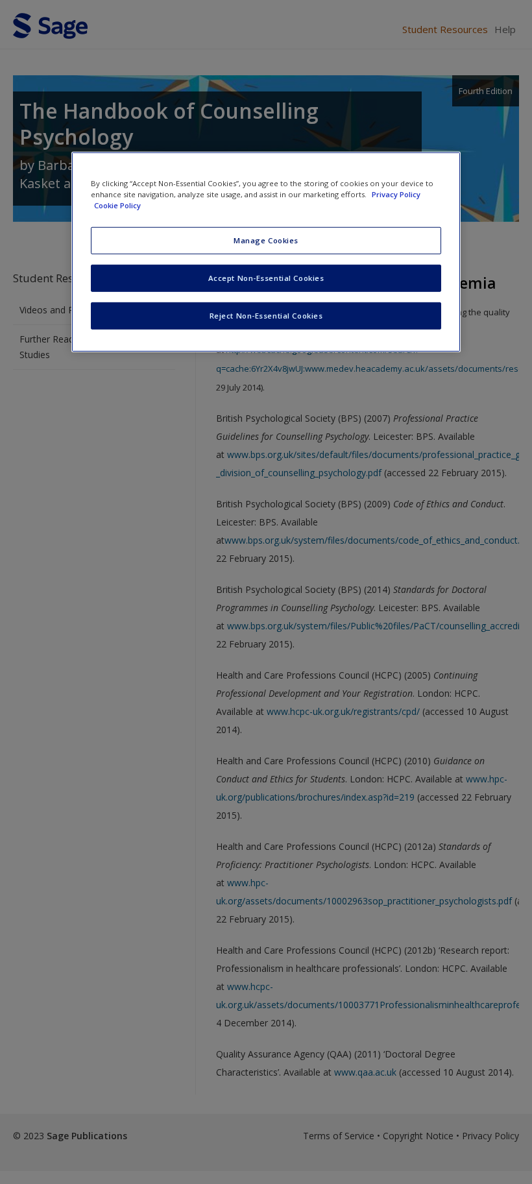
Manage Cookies (266, 240)
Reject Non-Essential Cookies (266, 315)
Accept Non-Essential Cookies (266, 278)
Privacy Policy (396, 194)
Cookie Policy (117, 205)
